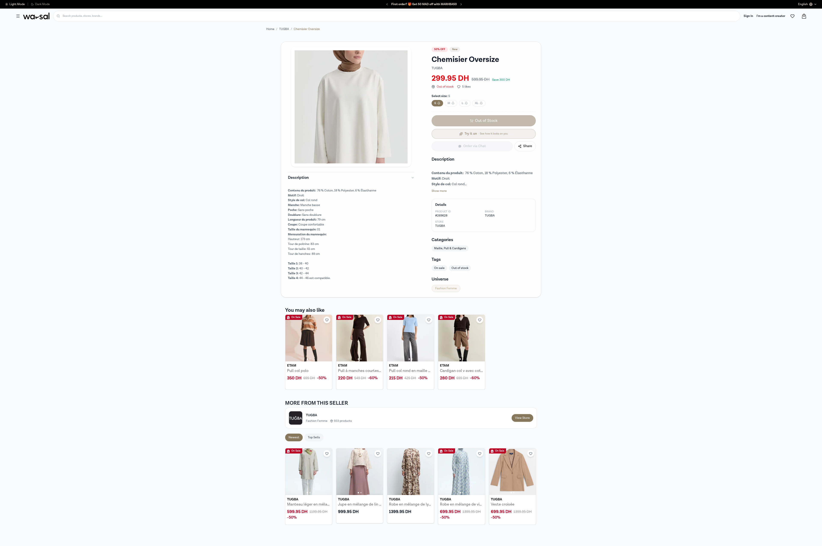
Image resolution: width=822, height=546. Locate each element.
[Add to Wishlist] (326, 319)
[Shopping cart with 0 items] (804, 16)
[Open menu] (18, 16)
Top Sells (314, 437)
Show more (439, 191)
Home (270, 29)
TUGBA (284, 29)
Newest (294, 437)
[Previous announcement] (397, 4)
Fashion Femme (446, 288)
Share (527, 146)
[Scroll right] (531, 486)
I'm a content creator (770, 16)
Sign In (748, 16)
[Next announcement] (450, 4)
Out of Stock (486, 120)
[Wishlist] (792, 16)
